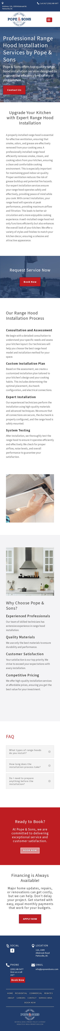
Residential (21, 993)
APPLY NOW (30, 918)
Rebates (48, 993)
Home (10, 993)
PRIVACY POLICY (32, 1022)
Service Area (45, 997)
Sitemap (42, 1022)
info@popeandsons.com (47, 969)
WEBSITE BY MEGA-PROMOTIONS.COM (30, 1024)
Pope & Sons (21, 1022)
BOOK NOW (30, 850)
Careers (21, 997)
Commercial (35, 993)
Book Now (30, 281)
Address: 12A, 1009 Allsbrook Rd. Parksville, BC (14, 7)
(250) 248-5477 (16, 969)
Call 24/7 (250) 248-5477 (49, 3)
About (11, 997)
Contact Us (14, 89)
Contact (32, 997)
